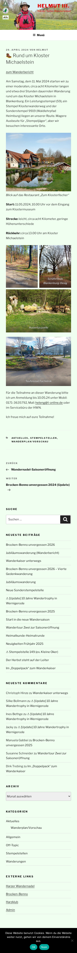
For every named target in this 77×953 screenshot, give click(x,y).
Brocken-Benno (17, 894)
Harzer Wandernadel (20, 886)
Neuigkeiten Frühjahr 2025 (24, 644)
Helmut (42, 49)
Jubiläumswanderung (21, 582)
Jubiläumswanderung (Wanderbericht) (32, 553)
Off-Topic (12, 845)
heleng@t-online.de (49, 402)
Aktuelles (19, 438)
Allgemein (13, 837)
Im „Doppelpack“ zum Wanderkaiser (31, 668)
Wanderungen (16, 861)
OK (34, 947)
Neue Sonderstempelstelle (25, 590)
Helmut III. (53, 6)
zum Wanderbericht (20, 72)
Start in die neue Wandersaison (28, 619)
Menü (40, 35)
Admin (10, 910)
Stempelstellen (43, 438)
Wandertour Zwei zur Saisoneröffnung (32, 627)
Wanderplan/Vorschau (30, 441)
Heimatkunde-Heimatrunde (25, 635)
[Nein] (72, 940)
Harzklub (12, 902)
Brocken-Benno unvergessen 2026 (30, 545)
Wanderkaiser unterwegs (23, 561)
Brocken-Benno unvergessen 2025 (30, 611)
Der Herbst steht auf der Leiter (27, 660)
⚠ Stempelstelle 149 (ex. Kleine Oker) (32, 652)
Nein (44, 947)
